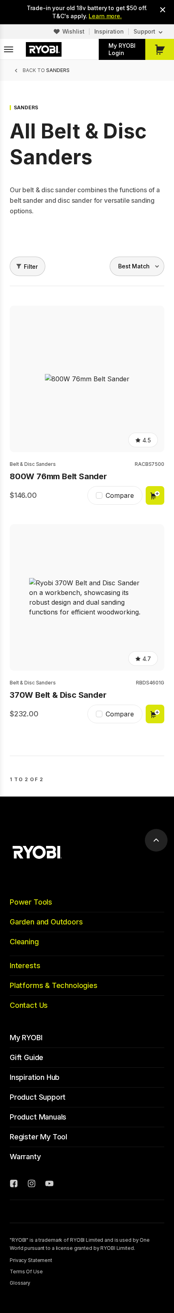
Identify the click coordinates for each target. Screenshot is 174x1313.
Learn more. (105, 16)
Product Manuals (38, 1117)
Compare (120, 495)
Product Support (38, 1097)
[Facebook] (14, 1184)
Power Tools (31, 902)
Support (144, 31)
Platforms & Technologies (54, 985)
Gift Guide (26, 1057)
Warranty (25, 1156)
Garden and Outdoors (46, 922)
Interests (25, 965)
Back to (46, 70)
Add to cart (155, 495)
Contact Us (29, 1005)
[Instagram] (32, 1184)
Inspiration (109, 31)
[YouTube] (49, 1184)
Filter (31, 266)
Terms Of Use (26, 1271)
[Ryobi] (43, 49)
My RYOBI (26, 1037)
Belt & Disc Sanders (33, 464)
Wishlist (73, 31)
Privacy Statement (31, 1260)
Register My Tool (38, 1136)
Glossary (20, 1283)
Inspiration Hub (34, 1077)
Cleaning (24, 941)
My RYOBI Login (122, 49)
